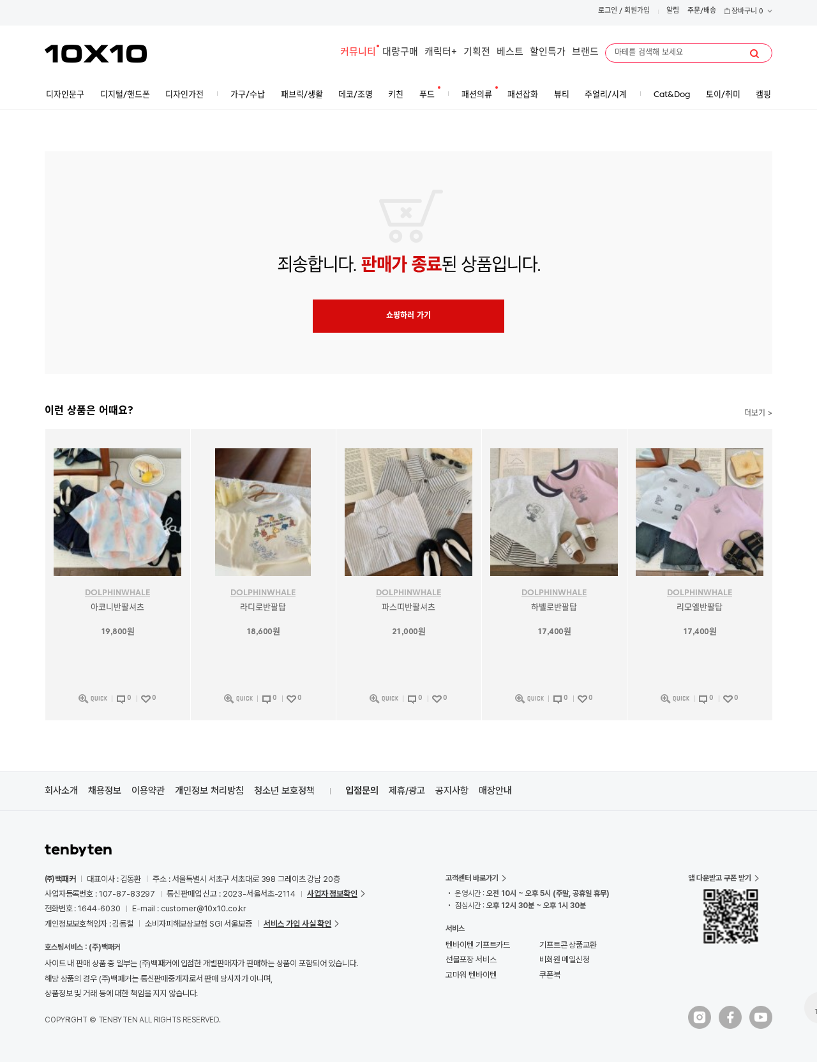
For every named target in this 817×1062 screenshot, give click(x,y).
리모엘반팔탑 (700, 607)
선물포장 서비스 (471, 959)
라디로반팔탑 (263, 607)
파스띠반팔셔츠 (408, 607)
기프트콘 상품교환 (568, 945)
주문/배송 (701, 11)
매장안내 (495, 790)
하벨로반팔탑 (554, 607)
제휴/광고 (407, 790)
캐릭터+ (440, 52)
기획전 (476, 52)
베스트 (510, 52)
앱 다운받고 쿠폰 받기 (719, 878)
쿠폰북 (549, 975)
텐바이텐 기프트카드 (478, 945)
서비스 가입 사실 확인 (297, 924)
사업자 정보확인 (332, 894)
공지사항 (451, 790)
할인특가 (548, 52)
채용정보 (104, 790)
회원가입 (637, 11)
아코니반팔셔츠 (117, 607)
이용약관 (148, 790)
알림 (672, 11)
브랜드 (585, 52)
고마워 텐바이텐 (471, 975)
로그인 (607, 11)
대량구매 (400, 52)
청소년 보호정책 (284, 790)
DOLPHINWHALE (117, 593)
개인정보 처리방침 (209, 790)
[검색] (754, 53)
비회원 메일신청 (564, 959)
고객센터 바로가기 (472, 878)
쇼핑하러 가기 (408, 316)
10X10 (96, 54)
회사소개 (61, 790)
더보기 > (758, 414)
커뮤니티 (358, 52)
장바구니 (746, 11)
